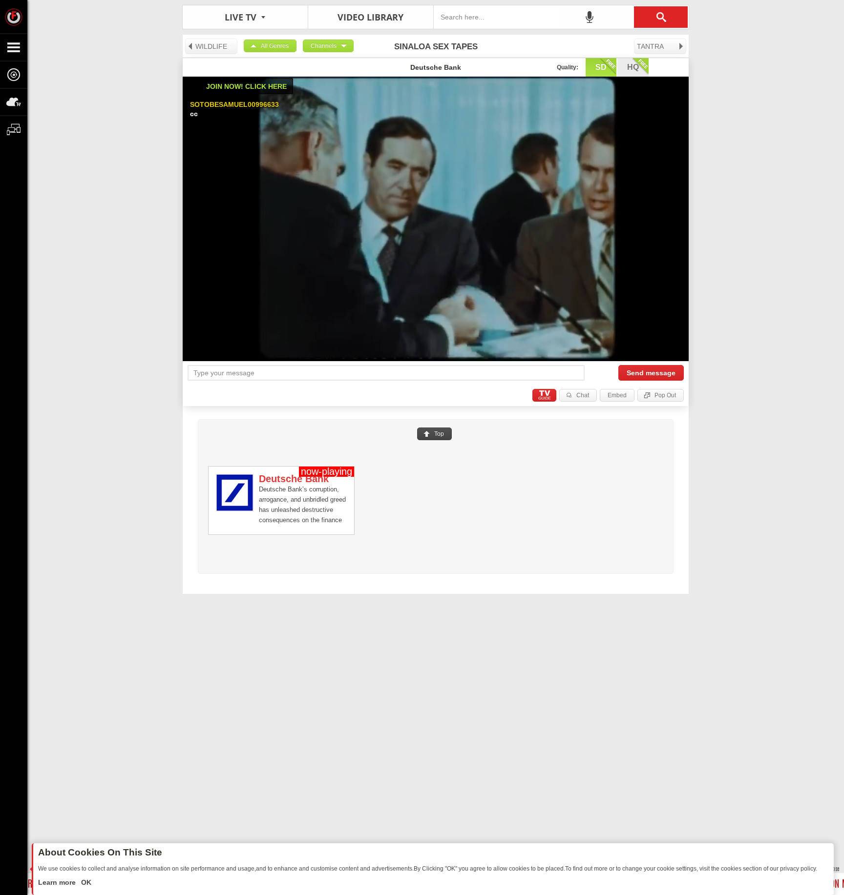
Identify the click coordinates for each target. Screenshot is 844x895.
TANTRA (650, 46)
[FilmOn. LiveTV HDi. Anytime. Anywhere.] (13, 16)
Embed (617, 395)
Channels (324, 45)
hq (633, 67)
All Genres (275, 45)
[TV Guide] (544, 395)
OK (85, 882)
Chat (582, 395)
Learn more (58, 882)
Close (834, 868)
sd (601, 67)
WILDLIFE (211, 46)
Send (651, 373)
